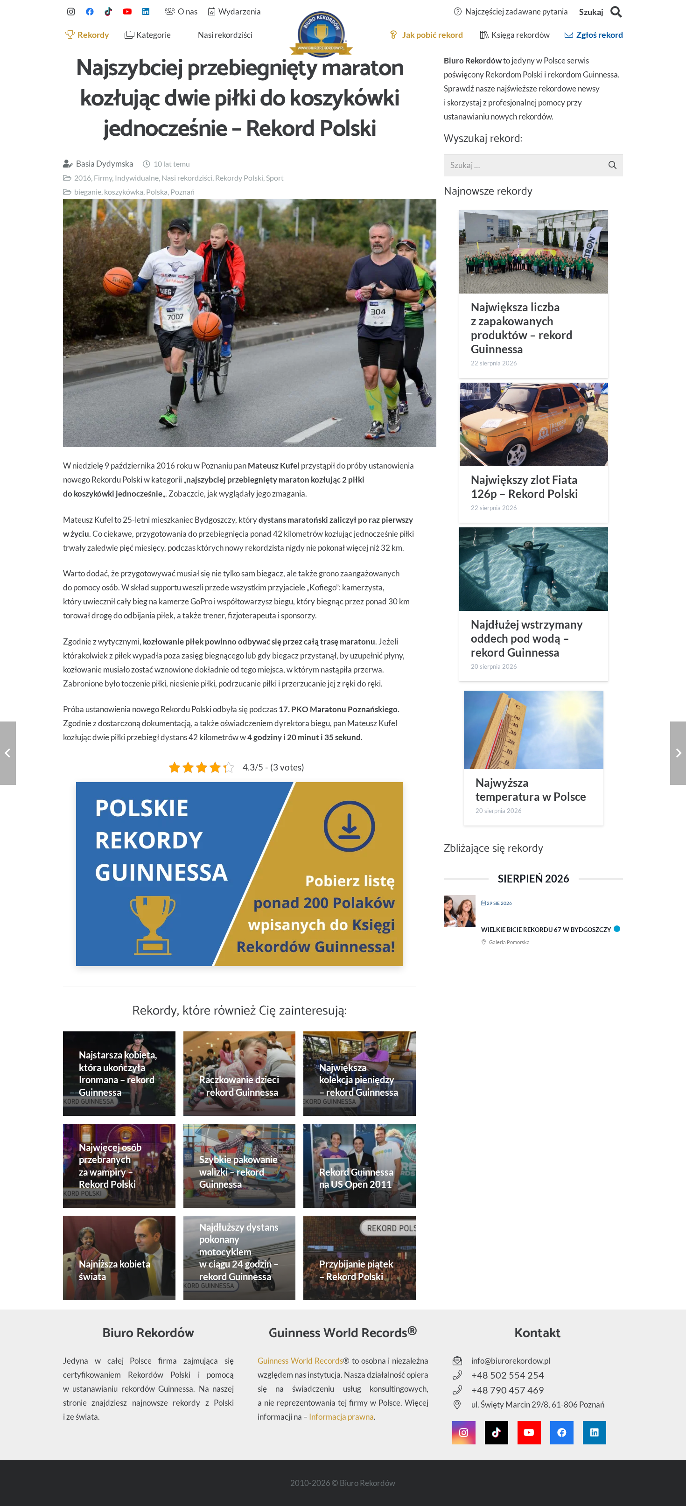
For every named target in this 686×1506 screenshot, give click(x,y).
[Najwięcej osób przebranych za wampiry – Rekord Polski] (119, 1166)
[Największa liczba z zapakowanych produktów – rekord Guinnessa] (533, 252)
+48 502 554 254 (507, 1374)
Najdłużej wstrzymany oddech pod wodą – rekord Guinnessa (527, 638)
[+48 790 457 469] (461, 1390)
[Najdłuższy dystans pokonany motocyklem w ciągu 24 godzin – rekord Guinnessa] (239, 1258)
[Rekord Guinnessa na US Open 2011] (359, 1166)
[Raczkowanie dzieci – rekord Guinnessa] (239, 1073)
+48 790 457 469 (507, 1389)
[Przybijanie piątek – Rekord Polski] (359, 1258)
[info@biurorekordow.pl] (461, 1361)
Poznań (182, 191)
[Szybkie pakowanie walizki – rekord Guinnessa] (239, 1166)
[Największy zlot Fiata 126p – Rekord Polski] (533, 424)
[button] (616, 12)
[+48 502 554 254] (461, 1375)
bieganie (87, 191)
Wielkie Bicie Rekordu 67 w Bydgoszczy (546, 929)
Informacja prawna (341, 1417)
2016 (82, 177)
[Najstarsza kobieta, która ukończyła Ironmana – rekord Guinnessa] (119, 1073)
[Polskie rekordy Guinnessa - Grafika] (239, 874)
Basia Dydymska (104, 163)
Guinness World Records (300, 1361)
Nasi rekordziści (186, 177)
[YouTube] (127, 12)
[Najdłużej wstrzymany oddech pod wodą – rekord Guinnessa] (533, 569)
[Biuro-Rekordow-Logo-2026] (321, 34)
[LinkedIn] (146, 12)
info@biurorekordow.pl (510, 1361)
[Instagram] (71, 12)
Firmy (103, 177)
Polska (157, 191)
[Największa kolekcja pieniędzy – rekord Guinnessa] (359, 1073)
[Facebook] (90, 12)
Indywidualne (137, 177)
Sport (275, 177)
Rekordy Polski (239, 177)
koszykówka (123, 191)
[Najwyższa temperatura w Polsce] (533, 730)
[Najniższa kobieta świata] (119, 1258)
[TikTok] (108, 12)
